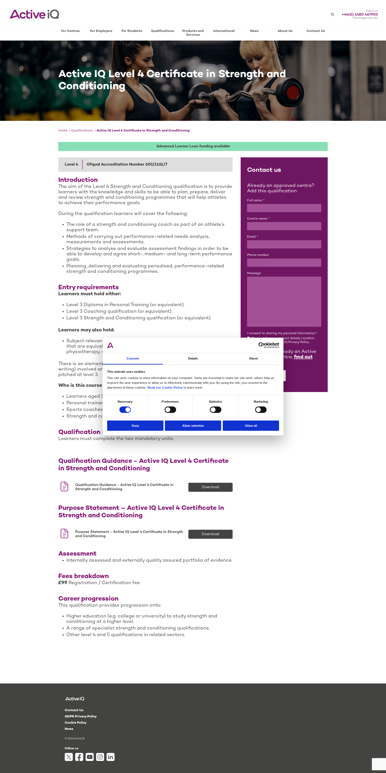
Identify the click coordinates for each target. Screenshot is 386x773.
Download (210, 487)
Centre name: (258, 219)
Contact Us (315, 31)
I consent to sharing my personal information (282, 333)
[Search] (332, 15)
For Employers (101, 31)
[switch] (170, 409)
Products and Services (193, 33)
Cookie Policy (75, 723)
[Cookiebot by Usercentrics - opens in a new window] (261, 345)
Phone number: (258, 255)
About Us (285, 31)
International (223, 31)
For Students (131, 31)
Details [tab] (193, 358)
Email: (252, 237)
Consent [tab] (133, 358)
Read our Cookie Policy (165, 387)
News (254, 31)
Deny (135, 425)
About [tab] (253, 358)
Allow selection (193, 425)
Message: (254, 273)
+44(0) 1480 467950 (360, 15)
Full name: (255, 200)
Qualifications (162, 31)
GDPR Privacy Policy (81, 716)
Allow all (251, 425)
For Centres (70, 31)
